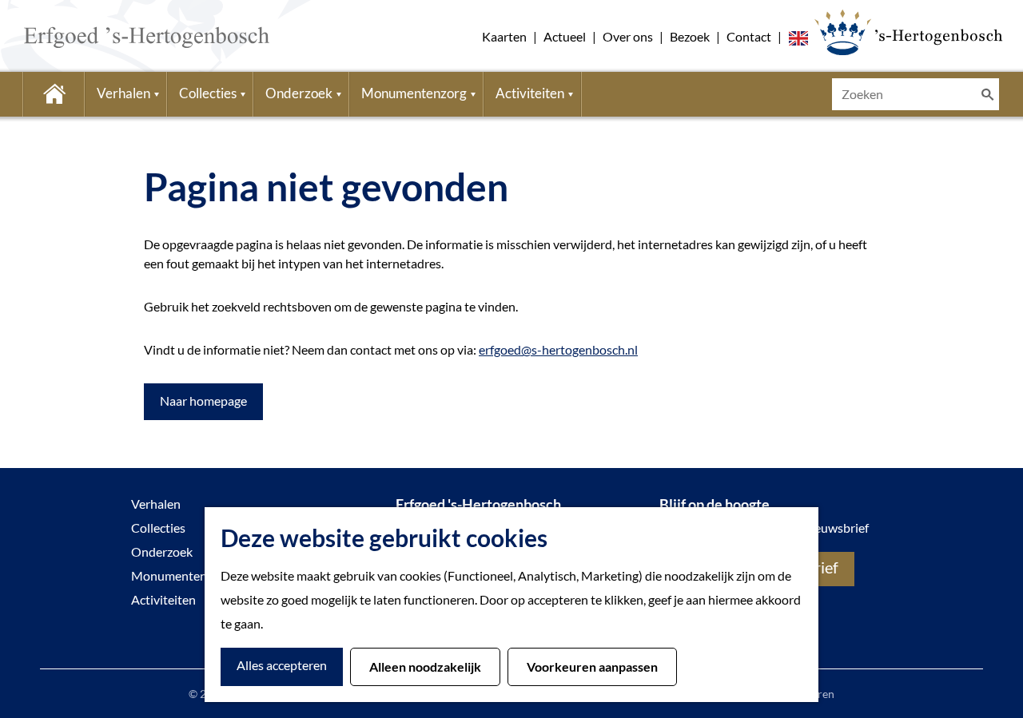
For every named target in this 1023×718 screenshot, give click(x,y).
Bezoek (690, 36)
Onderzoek (162, 551)
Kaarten (504, 36)
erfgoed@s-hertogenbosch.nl (558, 349)
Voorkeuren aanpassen (592, 666)
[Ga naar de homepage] (122, 36)
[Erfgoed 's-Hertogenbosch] (908, 32)
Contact (748, 36)
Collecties (158, 527)
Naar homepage (203, 400)
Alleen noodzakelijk (425, 666)
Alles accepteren (282, 664)
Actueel (564, 36)
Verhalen (156, 503)
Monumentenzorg (181, 575)
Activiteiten (163, 599)
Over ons (628, 36)
